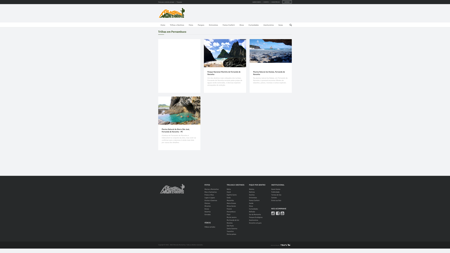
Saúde (251, 203)
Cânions (207, 203)
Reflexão (252, 212)
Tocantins (230, 231)
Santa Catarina (232, 229)
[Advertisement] (249, 13)
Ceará (229, 192)
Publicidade (275, 192)
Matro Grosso (231, 203)
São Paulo (230, 226)
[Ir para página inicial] (172, 187)
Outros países (231, 234)
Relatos (251, 189)
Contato (274, 198)
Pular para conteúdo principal (166, 2)
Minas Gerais (231, 206)
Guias (280, 25)
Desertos (207, 212)
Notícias (252, 192)
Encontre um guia (255, 223)
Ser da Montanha (255, 215)
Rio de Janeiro (231, 217)
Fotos (191, 25)
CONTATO (266, 2)
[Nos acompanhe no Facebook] (277, 213)
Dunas (206, 209)
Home (163, 25)
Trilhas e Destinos (177, 25)
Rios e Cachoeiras (210, 192)
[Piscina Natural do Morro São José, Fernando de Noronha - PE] (179, 111)
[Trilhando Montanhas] (172, 13)
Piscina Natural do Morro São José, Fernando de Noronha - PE (176, 130)
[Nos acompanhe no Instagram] (273, 213)
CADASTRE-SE (275, 2)
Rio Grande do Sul (233, 220)
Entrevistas (213, 25)
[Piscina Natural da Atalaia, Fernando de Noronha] (271, 51)
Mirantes (207, 206)
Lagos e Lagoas (209, 198)
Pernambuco (231, 212)
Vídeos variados (209, 227)
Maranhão (230, 200)
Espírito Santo (232, 195)
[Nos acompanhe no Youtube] (282, 213)
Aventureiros (268, 25)
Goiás (229, 198)
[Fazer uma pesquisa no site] (289, 24)
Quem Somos (275, 189)
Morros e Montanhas (211, 189)
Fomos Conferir (229, 25)
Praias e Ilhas (209, 195)
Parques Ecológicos (255, 217)
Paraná (229, 209)
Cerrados (207, 215)
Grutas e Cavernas (210, 200)
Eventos (252, 195)
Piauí (228, 215)
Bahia (229, 189)
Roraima (229, 223)
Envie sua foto (276, 200)
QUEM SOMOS (257, 2)
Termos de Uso (276, 195)
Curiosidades (254, 25)
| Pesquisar (178, 2)
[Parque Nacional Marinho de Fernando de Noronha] (225, 53)
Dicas (242, 25)
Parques (201, 25)
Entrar (287, 2)
